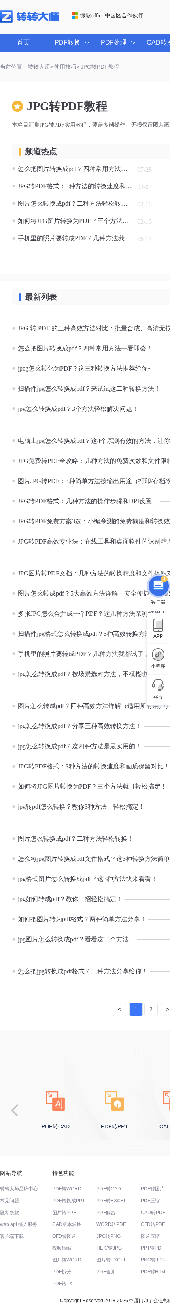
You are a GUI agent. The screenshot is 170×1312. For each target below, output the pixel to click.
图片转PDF (64, 1212)
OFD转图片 (64, 1236)
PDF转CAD (108, 1189)
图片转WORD (66, 1260)
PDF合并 (105, 1272)
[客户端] (158, 586)
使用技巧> (66, 67)
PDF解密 (105, 1212)
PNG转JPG (153, 1260)
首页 (23, 42)
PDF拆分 (61, 1272)
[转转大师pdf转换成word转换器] (29, 21)
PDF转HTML (154, 1272)
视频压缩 (61, 1248)
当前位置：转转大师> (26, 67)
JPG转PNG (108, 1236)
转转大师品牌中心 (19, 1189)
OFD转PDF (153, 1224)
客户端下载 (12, 1236)
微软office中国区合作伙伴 (112, 15)
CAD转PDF (153, 1212)
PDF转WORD (66, 1189)
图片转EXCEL (111, 1260)
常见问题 (9, 1200)
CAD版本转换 (66, 1224)
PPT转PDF (152, 1248)
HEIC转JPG (109, 1248)
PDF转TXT (63, 1283)
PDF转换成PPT (68, 1200)
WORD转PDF (111, 1224)
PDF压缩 (150, 1200)
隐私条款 (9, 1212)
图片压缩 (150, 1236)
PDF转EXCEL (111, 1200)
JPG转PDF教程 (100, 67)
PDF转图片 (152, 1189)
